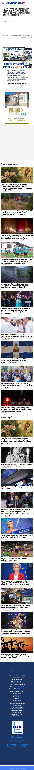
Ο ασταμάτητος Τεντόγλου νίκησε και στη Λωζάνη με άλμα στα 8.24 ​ (15, 559)
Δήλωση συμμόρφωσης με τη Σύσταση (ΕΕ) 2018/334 (17, 746)
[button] (3, 3)
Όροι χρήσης (17, 737)
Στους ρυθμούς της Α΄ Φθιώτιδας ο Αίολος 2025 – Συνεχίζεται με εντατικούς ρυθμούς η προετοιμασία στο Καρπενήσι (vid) (17, 261)
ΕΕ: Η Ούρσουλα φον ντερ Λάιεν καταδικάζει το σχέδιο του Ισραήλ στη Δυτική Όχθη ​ (17, 536)
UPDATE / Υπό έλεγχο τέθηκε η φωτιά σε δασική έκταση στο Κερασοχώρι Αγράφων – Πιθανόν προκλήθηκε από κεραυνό (16, 285)
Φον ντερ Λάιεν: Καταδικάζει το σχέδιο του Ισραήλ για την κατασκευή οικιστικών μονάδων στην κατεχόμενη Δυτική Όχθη (15, 582)
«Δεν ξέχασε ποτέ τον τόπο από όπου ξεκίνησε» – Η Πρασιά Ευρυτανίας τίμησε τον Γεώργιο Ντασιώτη (16, 336)
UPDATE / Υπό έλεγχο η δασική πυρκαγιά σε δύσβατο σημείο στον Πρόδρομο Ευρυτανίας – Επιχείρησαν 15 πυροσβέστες (16, 409)
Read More (5, 40)
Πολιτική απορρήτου (17, 741)
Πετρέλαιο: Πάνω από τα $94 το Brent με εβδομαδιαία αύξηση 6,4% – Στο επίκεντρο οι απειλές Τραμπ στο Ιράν (16, 656)
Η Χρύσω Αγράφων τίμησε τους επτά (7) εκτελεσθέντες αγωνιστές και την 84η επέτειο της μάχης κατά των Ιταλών (17, 385)
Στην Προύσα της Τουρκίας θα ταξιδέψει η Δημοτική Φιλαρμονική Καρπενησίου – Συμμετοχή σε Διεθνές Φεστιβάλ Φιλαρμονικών (15, 311)
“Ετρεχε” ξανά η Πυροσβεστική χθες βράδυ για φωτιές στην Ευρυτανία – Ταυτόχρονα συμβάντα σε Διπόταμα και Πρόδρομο (17, 237)
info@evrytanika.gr (19, 686)
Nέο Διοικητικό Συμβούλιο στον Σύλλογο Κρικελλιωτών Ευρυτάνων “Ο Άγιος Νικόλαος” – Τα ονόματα (15, 360)
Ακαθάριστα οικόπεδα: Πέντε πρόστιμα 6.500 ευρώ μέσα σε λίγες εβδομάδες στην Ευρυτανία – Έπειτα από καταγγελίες (16, 212)
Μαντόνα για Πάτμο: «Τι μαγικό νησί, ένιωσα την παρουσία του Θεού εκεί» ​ (16, 465)
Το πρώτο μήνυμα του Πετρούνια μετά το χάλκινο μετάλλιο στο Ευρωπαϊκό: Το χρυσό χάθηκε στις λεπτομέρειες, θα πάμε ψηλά (16, 631)
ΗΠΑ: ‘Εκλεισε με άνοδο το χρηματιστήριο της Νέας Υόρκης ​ (16, 488)
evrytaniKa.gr (21, 688)
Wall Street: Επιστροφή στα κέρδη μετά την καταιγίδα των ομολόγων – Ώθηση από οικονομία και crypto (15, 607)
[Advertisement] (17, 142)
